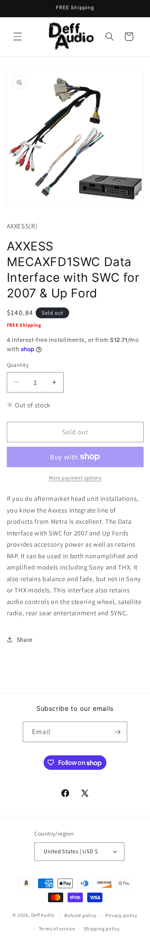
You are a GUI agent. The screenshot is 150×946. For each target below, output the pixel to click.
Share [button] (25, 639)
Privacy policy (121, 915)
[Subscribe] (117, 732)
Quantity (18, 364)
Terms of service (57, 929)
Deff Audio (43, 915)
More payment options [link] (75, 477)
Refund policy (80, 915)
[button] (17, 36)
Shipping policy (102, 929)
